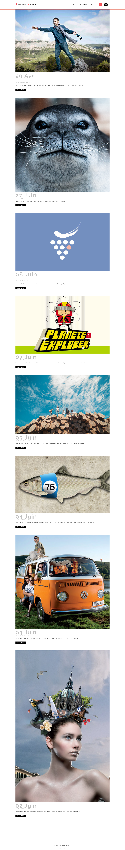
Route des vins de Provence (55, 276)
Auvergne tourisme (67, 632)
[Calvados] (62, 726)
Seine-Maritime (62, 516)
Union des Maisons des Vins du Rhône (61, 77)
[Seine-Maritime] (62, 484)
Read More (20, 89)
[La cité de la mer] (62, 145)
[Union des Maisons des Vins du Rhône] (62, 40)
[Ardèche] (62, 404)
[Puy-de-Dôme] (62, 325)
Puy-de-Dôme (60, 357)
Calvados (53, 805)
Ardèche (51, 437)
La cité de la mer (65, 195)
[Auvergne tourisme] (62, 582)
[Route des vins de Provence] (62, 242)
